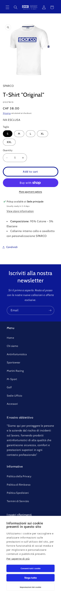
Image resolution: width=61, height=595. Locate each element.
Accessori (12, 403)
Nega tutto (30, 577)
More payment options (30, 191)
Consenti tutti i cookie (30, 568)
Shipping (7, 113)
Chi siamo (12, 346)
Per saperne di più (18, 558)
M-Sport (12, 379)
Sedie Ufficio (14, 395)
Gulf (9, 387)
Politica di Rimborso (18, 484)
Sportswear (13, 362)
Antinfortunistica (17, 354)
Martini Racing (15, 370)
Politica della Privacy (19, 476)
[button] (7, 7)
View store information (20, 211)
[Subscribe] (50, 310)
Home (10, 337)
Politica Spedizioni (18, 492)
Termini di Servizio (18, 501)
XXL (9, 142)
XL (42, 133)
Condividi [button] (12, 247)
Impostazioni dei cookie (30, 587)
